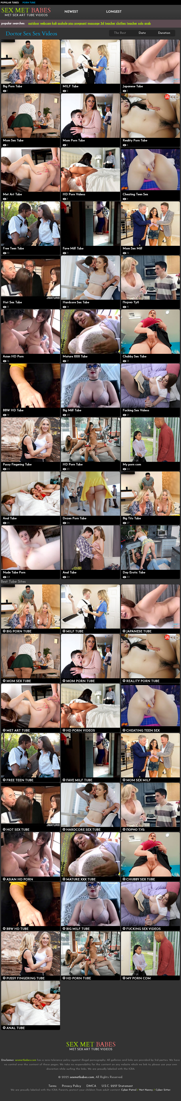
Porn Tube (29, 3)
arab (147, 23)
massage (94, 23)
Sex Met (26, 10)
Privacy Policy (71, 1086)
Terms (52, 1086)
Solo (140, 23)
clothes (121, 23)
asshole (63, 23)
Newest (71, 11)
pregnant (80, 23)
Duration (164, 33)
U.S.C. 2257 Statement (117, 1086)
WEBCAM (45, 23)
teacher (110, 23)
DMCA (91, 1086)
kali (54, 23)
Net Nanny (146, 1090)
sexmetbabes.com (82, 1077)
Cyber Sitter (163, 1090)
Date (142, 33)
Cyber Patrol (128, 1090)
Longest (114, 11)
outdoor (33, 23)
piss (71, 23)
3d (102, 23)
